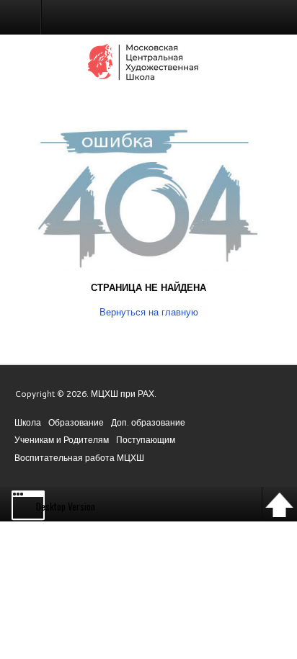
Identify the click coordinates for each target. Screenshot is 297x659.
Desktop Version (65, 506)
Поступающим (145, 440)
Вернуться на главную (148, 311)
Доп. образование (148, 422)
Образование (76, 422)
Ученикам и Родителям (61, 440)
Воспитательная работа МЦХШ (79, 458)
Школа (27, 422)
